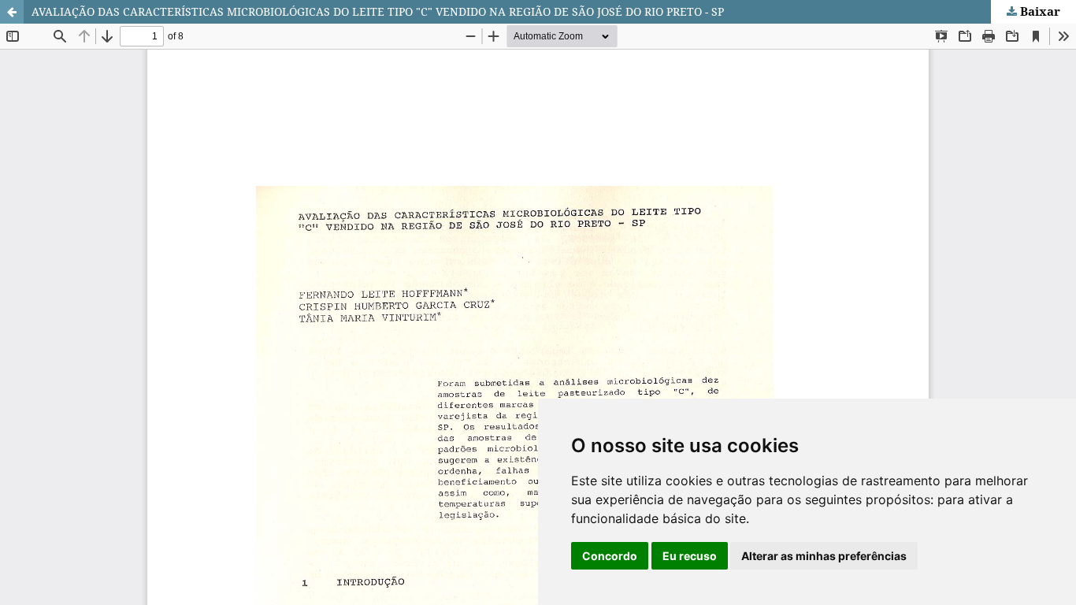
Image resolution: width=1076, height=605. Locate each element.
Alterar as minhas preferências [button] (824, 555)
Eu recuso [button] (689, 555)
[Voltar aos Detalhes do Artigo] (12, 12)
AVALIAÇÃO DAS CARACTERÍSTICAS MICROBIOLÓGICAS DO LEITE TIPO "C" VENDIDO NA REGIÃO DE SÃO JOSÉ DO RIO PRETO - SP (378, 11)
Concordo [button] (609, 555)
